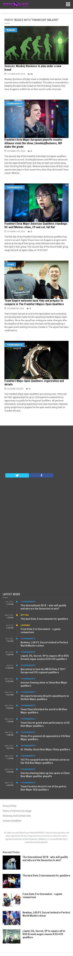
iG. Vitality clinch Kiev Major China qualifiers (45, 749)
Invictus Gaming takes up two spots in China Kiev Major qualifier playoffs (45, 774)
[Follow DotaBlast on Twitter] (17, 475)
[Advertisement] (36, 450)
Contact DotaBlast (12, 820)
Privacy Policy (9, 806)
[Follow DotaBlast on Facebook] (41, 475)
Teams (10, 264)
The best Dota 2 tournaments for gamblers (44, 618)
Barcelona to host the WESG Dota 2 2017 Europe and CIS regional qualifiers (43, 671)
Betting (25, 615)
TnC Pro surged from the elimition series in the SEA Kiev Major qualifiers (45, 761)
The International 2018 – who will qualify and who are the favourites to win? (43, 607)
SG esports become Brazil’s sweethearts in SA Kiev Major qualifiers (45, 697)
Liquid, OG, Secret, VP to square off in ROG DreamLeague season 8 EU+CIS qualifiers (45, 657)
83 (32, 74)
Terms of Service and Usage (17, 811)
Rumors (11, 30)
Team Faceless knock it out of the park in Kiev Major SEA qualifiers (43, 788)
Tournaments (15, 103)
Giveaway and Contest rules (17, 815)
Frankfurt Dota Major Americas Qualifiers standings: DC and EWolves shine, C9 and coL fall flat (36, 225)
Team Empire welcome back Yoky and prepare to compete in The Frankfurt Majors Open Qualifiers (34, 302)
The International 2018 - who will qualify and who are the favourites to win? (45, 858)
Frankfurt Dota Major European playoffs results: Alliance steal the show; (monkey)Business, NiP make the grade (33, 143)
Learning (25, 625)
